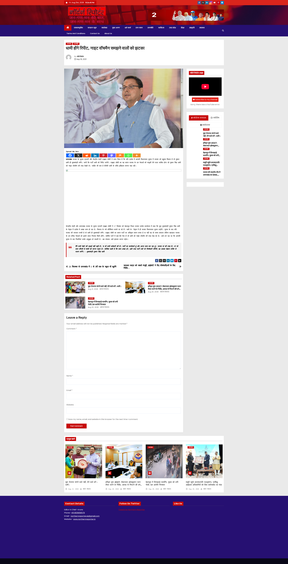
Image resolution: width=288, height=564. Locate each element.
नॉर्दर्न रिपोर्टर (80, 56)
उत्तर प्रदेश (172, 28)
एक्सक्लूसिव (78, 28)
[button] (223, 30)
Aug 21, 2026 (93, 289)
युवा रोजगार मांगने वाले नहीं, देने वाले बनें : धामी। (105, 286)
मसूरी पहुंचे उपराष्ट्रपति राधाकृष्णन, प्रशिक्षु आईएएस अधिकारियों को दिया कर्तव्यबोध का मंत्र (204, 483)
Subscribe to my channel (206, 99)
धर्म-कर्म (128, 28)
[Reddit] (87, 155)
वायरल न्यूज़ (92, 28)
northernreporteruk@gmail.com (85, 516)
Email (69, 390)
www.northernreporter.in (84, 519)
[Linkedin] (95, 155)
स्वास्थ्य (202, 28)
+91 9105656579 (78, 512)
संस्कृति (192, 28)
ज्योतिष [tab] (216, 117)
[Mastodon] (112, 155)
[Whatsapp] (128, 155)
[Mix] (120, 155)
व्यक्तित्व (161, 28)
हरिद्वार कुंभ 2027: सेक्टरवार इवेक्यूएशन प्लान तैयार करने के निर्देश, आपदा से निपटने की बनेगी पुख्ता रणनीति (164, 289)
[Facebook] (70, 155)
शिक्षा (182, 28)
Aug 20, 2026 (153, 292)
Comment (71, 328)
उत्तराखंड (69, 44)
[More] (137, 155)
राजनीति (150, 28)
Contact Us (95, 33)
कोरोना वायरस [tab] (199, 117)
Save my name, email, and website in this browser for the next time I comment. (103, 419)
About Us (108, 33)
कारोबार (104, 28)
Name (69, 375)
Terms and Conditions (76, 33)
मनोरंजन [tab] (206, 125)
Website (70, 404)
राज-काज (139, 28)
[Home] (67, 28)
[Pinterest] (103, 155)
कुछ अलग (116, 28)
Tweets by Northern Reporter (131, 509)
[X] (78, 155)
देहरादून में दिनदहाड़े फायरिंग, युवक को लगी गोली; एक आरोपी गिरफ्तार (103, 303)
